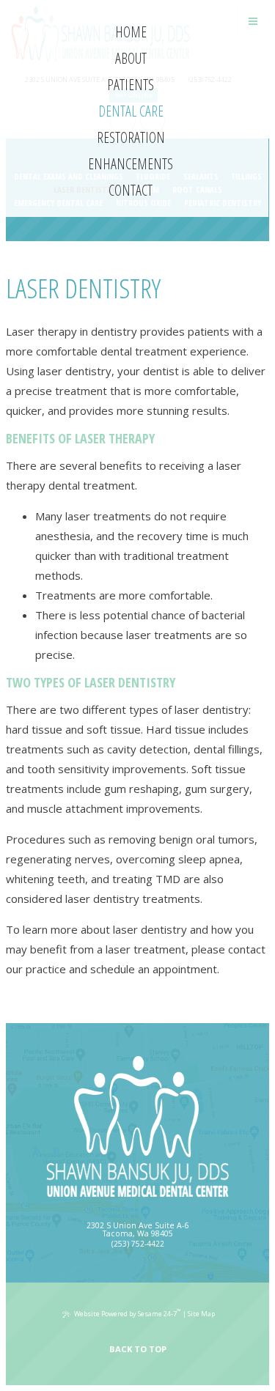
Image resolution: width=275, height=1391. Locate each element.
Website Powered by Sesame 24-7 (127, 1312)
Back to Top (137, 1348)
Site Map (201, 1313)
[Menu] (253, 21)
